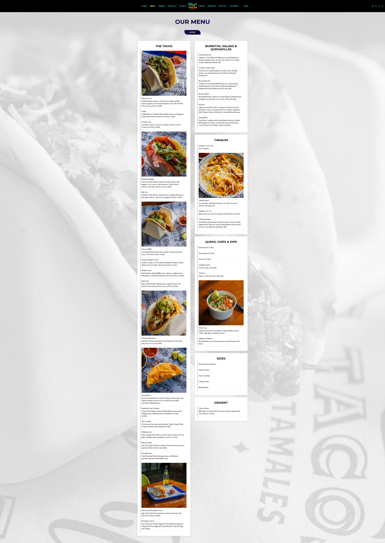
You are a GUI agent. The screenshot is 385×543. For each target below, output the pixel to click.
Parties (222, 6)
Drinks (161, 6)
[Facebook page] (376, 6)
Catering (234, 6)
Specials (172, 6)
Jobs (245, 6)
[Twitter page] (372, 6)
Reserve (212, 6)
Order (202, 6)
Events (182, 6)
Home (144, 6)
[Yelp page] (382, 6)
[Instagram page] (379, 6)
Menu (152, 6)
